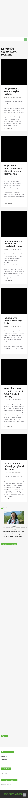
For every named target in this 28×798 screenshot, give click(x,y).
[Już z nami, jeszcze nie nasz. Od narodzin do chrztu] (14, 224)
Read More (14, 538)
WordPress (22, 794)
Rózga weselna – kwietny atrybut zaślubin (12, 91)
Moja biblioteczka (6, 784)
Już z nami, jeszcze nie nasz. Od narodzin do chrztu (13, 243)
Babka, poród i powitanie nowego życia (13, 320)
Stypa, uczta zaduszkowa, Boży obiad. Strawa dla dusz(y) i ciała (13, 169)
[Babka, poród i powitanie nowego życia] (14, 301)
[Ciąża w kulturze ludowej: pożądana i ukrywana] (14, 446)
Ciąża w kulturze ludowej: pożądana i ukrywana (14, 466)
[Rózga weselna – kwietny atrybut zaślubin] (14, 71)
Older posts (4, 507)
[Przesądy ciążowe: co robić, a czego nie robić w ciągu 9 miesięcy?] (14, 371)
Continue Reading (8, 128)
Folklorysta (4, 759)
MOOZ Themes (11, 794)
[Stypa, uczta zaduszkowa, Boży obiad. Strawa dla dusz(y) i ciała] (14, 148)
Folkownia (4, 756)
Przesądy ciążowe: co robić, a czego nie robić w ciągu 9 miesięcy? (14, 392)
